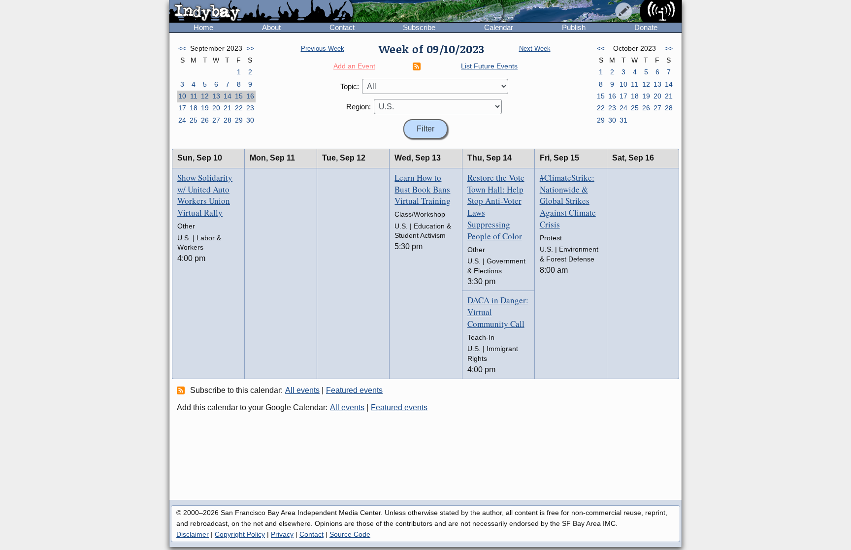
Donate (645, 27)
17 (182, 108)
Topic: (349, 86)
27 (216, 120)
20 (216, 108)
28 (227, 120)
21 (227, 108)
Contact (342, 27)
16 (250, 96)
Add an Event (354, 66)
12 (205, 96)
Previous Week (322, 48)
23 (250, 108)
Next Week (535, 48)
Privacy (282, 534)
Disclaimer (192, 534)
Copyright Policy (240, 534)
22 (239, 108)
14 (227, 96)
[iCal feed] (182, 390)
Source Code (349, 534)
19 (205, 108)
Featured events (354, 390)
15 (239, 96)
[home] (261, 12)
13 (216, 96)
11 (193, 96)
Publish (574, 27)
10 (182, 96)
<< (182, 48)
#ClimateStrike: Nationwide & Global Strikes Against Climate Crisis (568, 201)
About (271, 27)
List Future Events (489, 66)
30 (250, 120)
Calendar (498, 27)
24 (182, 120)
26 (205, 120)
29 (239, 120)
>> (250, 48)
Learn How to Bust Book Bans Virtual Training (422, 189)
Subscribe (419, 27)
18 (193, 108)
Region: (358, 106)
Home (203, 27)
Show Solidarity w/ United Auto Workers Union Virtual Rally (204, 195)
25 (193, 120)
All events (302, 390)
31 (623, 120)
